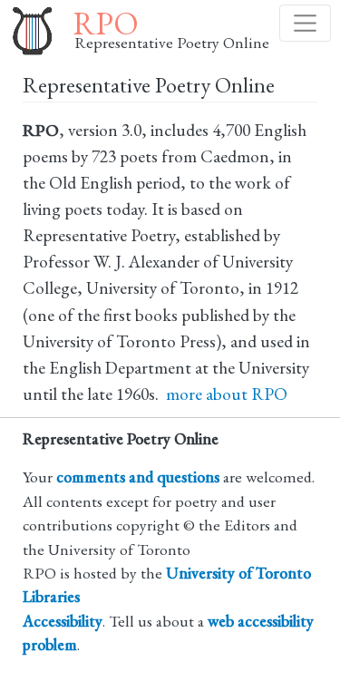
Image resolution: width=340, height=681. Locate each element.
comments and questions (137, 476)
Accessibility (62, 620)
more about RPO (226, 394)
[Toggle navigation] (305, 23)
